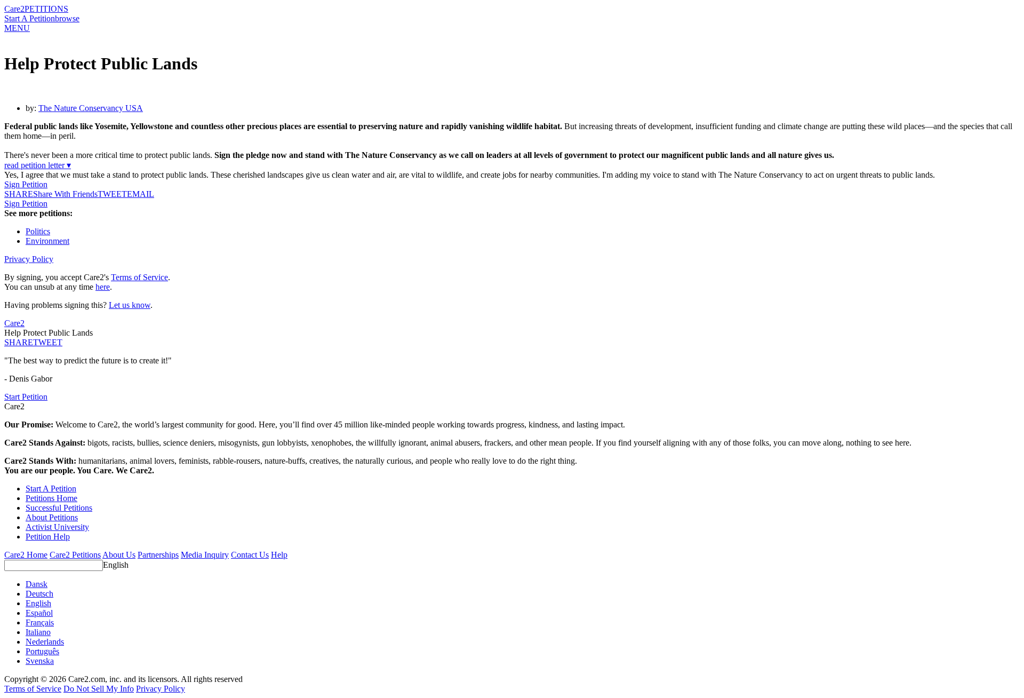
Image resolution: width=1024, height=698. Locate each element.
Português (42, 651)
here (102, 286)
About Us (118, 554)
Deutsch (39, 593)
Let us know (129, 305)
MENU (17, 28)
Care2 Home (25, 554)
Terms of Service (139, 277)
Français (40, 622)
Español (39, 612)
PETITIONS (46, 8)
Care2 (14, 8)
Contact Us (250, 554)
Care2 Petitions (75, 554)
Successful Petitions (59, 507)
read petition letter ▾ (37, 165)
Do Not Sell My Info (98, 688)
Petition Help (48, 536)
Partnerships (158, 554)
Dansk (36, 584)
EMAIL (140, 194)
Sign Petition (25, 184)
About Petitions (52, 517)
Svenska (40, 660)
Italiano (38, 632)
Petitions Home (51, 498)
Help (279, 554)
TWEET (112, 194)
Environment (47, 240)
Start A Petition (29, 18)
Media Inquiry (205, 554)
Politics (38, 231)
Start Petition (25, 396)
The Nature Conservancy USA (90, 108)
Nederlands (45, 641)
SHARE (18, 342)
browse (67, 18)
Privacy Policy (28, 259)
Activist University (57, 527)
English (116, 564)
